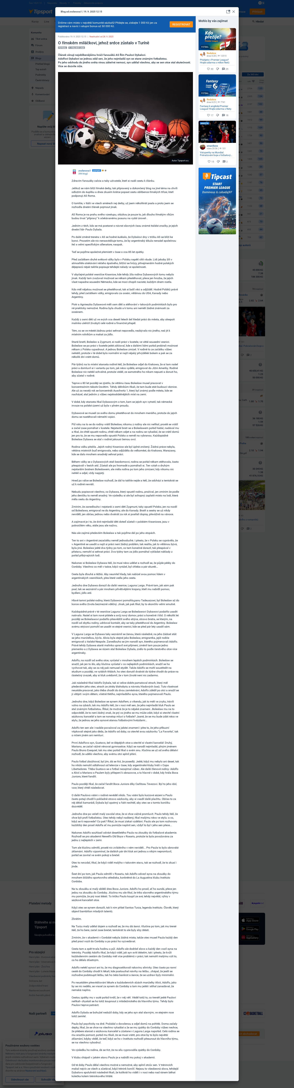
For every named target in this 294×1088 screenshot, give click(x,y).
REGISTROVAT (181, 24)
